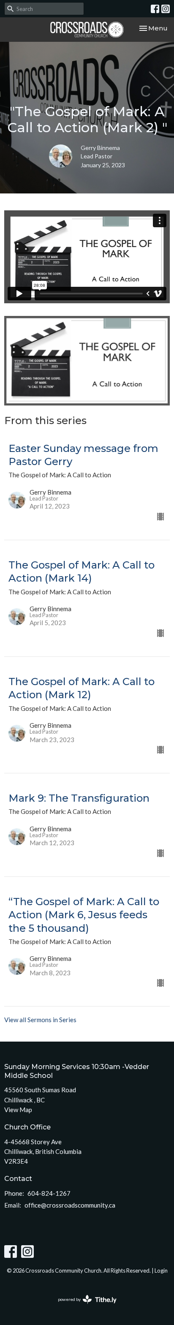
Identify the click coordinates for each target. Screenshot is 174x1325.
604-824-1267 (49, 1193)
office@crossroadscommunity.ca (69, 1205)
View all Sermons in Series (40, 1019)
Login (161, 1270)
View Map (18, 1109)
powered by (83, 1307)
